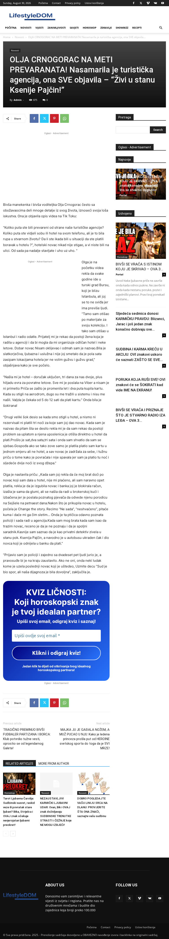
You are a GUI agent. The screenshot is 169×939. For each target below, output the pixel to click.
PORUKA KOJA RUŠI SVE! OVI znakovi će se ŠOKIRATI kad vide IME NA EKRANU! (140, 384)
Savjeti (74, 27)
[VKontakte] (155, 3)
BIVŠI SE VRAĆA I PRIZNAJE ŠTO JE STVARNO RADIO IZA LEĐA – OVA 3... (140, 415)
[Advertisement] (56, 166)
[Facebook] (133, 3)
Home (7, 37)
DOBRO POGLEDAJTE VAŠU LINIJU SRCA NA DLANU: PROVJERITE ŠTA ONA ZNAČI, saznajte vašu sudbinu (92, 807)
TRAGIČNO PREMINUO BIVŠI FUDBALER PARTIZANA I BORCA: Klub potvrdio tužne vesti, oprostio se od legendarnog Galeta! (27, 739)
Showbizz (122, 27)
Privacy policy (73, 3)
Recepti (137, 27)
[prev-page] (6, 833)
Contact (56, 3)
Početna (43, 3)
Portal (123, 195)
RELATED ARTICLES (19, 763)
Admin (18, 99)
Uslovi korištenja (94, 3)
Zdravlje (106, 27)
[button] (160, 28)
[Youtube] (162, 3)
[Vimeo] (148, 3)
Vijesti (39, 27)
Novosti (25, 27)
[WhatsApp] (64, 118)
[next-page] (13, 833)
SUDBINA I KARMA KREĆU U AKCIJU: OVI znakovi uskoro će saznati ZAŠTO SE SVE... (139, 354)
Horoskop (89, 27)
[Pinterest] (54, 118)
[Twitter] (141, 3)
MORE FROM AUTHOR (54, 763)
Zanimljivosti (57, 27)
